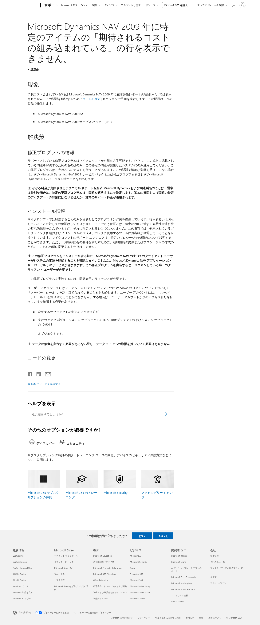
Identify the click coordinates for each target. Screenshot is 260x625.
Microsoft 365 (69, 5)
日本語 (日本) (25, 612)
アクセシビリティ (218, 583)
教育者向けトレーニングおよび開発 (110, 586)
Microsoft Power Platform (183, 589)
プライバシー (144, 617)
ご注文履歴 (59, 580)
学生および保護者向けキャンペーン (110, 592)
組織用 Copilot (19, 574)
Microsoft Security (116, 493)
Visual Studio (177, 601)
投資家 (213, 577)
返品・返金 (59, 574)
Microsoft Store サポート (65, 568)
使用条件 (190, 617)
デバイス (109, 5)
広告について (214, 617)
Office (84, 5)
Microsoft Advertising (140, 586)
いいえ (163, 536)
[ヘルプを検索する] (233, 5)
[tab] (43, 443)
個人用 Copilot (19, 580)
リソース (151, 5)
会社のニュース (217, 561)
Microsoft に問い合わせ (121, 617)
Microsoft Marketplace (181, 583)
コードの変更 (91, 99)
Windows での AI (21, 586)
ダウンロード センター (65, 561)
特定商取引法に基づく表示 (167, 617)
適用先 (34, 69)
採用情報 (214, 555)
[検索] (165, 414)
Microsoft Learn (178, 561)
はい (142, 536)
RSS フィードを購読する (46, 383)
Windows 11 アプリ (22, 598)
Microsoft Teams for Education (107, 568)
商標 (201, 617)
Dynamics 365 (136, 574)
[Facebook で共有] (30, 373)
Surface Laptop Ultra (22, 568)
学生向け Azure (100, 598)
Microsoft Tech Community (183, 577)
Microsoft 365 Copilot (140, 592)
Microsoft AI (135, 555)
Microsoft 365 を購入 (175, 5)
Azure (132, 568)
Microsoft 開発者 (179, 555)
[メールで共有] (46, 373)
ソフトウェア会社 (179, 595)
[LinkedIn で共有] (37, 373)
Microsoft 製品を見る (23, 592)
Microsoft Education (102, 555)
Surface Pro (18, 555)
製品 (94, 5)
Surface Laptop (20, 561)
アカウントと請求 (131, 5)
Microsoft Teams (137, 598)
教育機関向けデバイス (103, 561)
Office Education (100, 580)
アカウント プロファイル (66, 555)
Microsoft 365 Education (104, 574)
